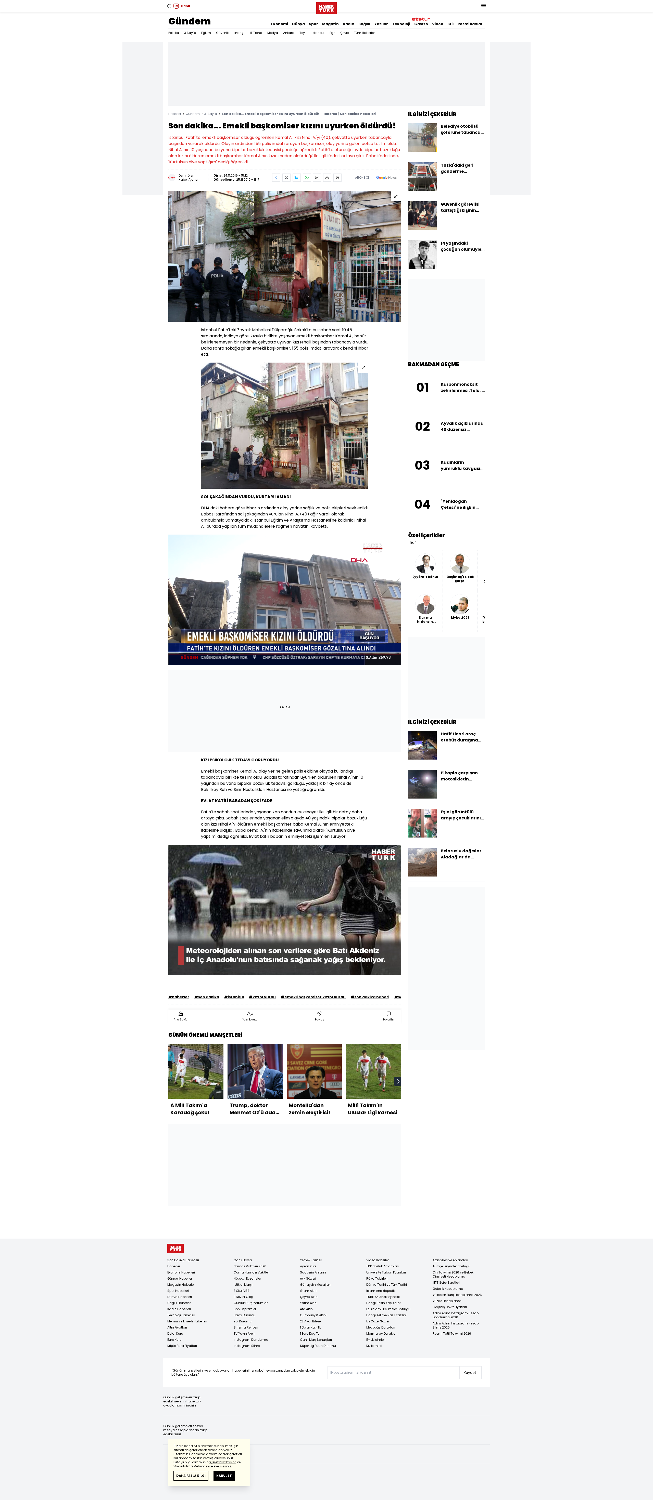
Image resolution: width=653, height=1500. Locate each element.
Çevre (344, 33)
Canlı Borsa (243, 1260)
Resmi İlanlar (470, 23)
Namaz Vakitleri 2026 (250, 1266)
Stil (450, 23)
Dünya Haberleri (179, 1297)
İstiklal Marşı (243, 1284)
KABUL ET (224, 1476)
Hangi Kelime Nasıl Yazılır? (386, 1315)
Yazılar (381, 23)
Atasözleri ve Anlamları (450, 1260)
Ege (332, 33)
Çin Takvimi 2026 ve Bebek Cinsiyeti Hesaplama (453, 1274)
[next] (398, 1081)
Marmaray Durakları (381, 1333)
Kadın (348, 23)
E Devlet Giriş (243, 1297)
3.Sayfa (190, 33)
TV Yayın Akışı (244, 1333)
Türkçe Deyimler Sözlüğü (451, 1266)
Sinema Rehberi (246, 1327)
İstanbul (318, 33)
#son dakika (206, 997)
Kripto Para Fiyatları (182, 1346)
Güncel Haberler (179, 1278)
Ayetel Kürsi (308, 1266)
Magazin (330, 23)
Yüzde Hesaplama (447, 1301)
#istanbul (234, 997)
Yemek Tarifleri (311, 1260)
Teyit (303, 33)
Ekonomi (279, 23)
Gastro (421, 23)
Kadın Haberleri (179, 1309)
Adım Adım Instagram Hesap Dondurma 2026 (456, 1315)
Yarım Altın (308, 1303)
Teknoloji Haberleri (181, 1315)
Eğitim (206, 33)
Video (437, 23)
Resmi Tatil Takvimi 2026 (452, 1333)
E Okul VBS (241, 1291)
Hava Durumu (244, 1315)
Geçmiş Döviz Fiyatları (450, 1307)
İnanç (239, 33)
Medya (272, 33)
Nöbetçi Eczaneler (247, 1278)
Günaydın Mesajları (315, 1284)
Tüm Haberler (364, 33)
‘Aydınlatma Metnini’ (189, 1466)
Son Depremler (245, 1309)
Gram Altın (308, 1291)
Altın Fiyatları (177, 1327)
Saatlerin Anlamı (313, 1272)
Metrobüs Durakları (380, 1327)
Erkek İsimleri (375, 1339)
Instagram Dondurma (251, 1339)
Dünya (298, 23)
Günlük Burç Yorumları (251, 1303)
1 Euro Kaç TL (309, 1333)
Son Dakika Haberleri (183, 1260)
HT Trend (255, 33)
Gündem (189, 21)
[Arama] (169, 6)
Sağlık (364, 23)
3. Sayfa (210, 114)
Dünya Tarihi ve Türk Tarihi (386, 1284)
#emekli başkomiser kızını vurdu (313, 997)
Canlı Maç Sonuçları (316, 1339)
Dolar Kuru (175, 1333)
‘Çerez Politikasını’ (222, 1462)
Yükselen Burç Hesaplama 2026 (457, 1295)
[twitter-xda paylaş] (286, 178)
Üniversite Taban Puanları (386, 1272)
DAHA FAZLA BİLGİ (191, 1476)
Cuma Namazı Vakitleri (252, 1272)
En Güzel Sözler (377, 1321)
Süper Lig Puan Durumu (318, 1346)
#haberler (178, 997)
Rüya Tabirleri (376, 1278)
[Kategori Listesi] (484, 6)
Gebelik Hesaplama (448, 1288)
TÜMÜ (412, 543)
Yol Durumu (243, 1321)
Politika (173, 33)
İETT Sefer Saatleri (446, 1282)
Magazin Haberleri (181, 1284)
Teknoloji (401, 23)
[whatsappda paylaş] (307, 178)
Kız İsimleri (374, 1346)
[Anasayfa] (175, 1248)
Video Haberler (377, 1260)
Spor (313, 23)
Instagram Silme (247, 1346)
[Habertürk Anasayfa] (326, 7)
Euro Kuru (174, 1339)
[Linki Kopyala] (337, 178)
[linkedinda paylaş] (297, 178)
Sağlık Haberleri (179, 1303)
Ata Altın (306, 1309)
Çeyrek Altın (309, 1297)
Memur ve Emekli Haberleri (187, 1321)
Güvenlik (222, 33)
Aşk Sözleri (308, 1278)
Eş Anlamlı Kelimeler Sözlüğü (388, 1309)
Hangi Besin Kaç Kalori (383, 1303)
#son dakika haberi (370, 997)
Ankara (288, 33)
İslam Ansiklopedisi (381, 1291)
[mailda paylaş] (317, 178)
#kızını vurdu (262, 997)
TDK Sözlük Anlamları (382, 1266)
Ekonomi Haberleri (181, 1272)
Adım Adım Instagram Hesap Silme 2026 (456, 1325)
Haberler (174, 114)
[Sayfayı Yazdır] (327, 178)
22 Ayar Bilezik (310, 1321)
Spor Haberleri (178, 1291)
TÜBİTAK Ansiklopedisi (383, 1297)
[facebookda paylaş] (276, 178)
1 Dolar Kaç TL (310, 1327)
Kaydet (470, 1372)
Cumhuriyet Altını (313, 1315)
